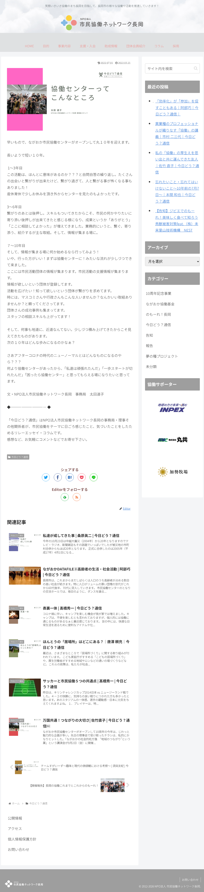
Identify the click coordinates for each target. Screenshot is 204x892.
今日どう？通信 (19, 457)
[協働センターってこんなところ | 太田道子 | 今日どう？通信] (70, 477)
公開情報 (15, 818)
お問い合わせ (18, 849)
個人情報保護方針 (22, 839)
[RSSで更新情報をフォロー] (77, 497)
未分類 (151, 366)
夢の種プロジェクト (162, 356)
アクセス (15, 828)
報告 (149, 345)
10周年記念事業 (158, 293)
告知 (149, 335)
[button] (195, 68)
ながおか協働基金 (160, 303)
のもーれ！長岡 (158, 314)
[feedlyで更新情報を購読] (65, 497)
